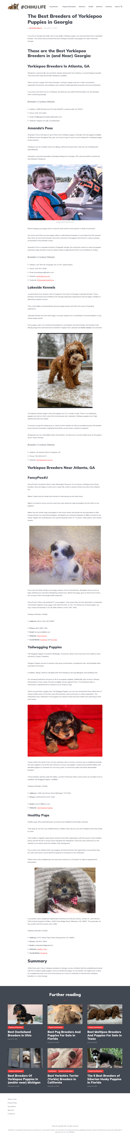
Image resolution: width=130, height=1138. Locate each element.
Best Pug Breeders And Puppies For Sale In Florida (64, 1035)
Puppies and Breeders (16, 1027)
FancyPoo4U (42, 636)
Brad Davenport (36, 28)
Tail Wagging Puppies (45, 808)
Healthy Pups (42, 949)
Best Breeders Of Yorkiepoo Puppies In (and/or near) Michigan (24, 1079)
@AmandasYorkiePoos (45, 280)
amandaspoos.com (43, 276)
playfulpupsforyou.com (44, 460)
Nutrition (99, 6)
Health (90, 6)
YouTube (54, 640)
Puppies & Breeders (69, 6)
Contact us (11, 1114)
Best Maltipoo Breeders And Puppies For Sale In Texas (104, 1035)
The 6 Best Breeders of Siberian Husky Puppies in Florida (104, 1079)
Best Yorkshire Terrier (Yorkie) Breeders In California (63, 1079)
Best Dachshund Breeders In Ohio (19, 1033)
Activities (109, 6)
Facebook (43, 640)
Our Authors (12, 1106)
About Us (11, 1110)
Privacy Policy (12, 1103)
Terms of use (12, 1099)
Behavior (82, 6)
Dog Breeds (53, 6)
